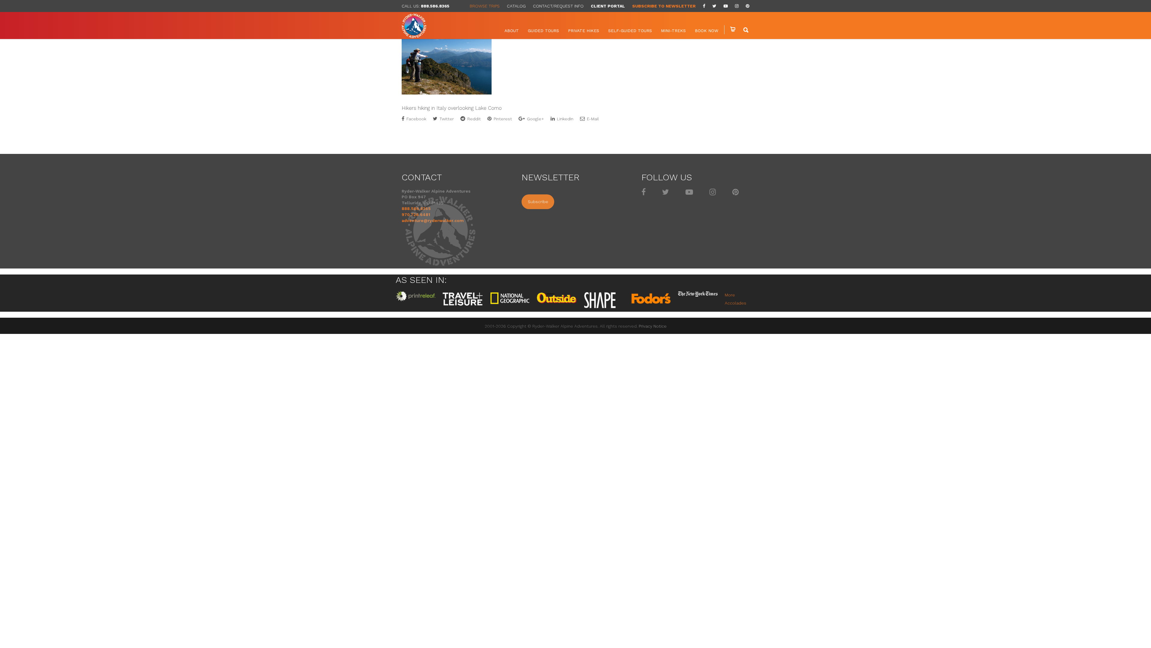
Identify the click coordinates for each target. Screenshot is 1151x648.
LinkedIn (564, 118)
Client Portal (608, 6)
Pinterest (502, 118)
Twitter (446, 118)
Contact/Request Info (558, 6)
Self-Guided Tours (630, 30)
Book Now (706, 30)
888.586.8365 (435, 6)
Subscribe (538, 201)
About (511, 30)
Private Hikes (583, 30)
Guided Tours (543, 30)
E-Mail (592, 118)
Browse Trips (485, 6)
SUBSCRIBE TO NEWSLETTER (664, 6)
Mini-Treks (673, 30)
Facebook (415, 118)
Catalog (516, 6)
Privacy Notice (653, 326)
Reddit (473, 118)
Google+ (535, 118)
